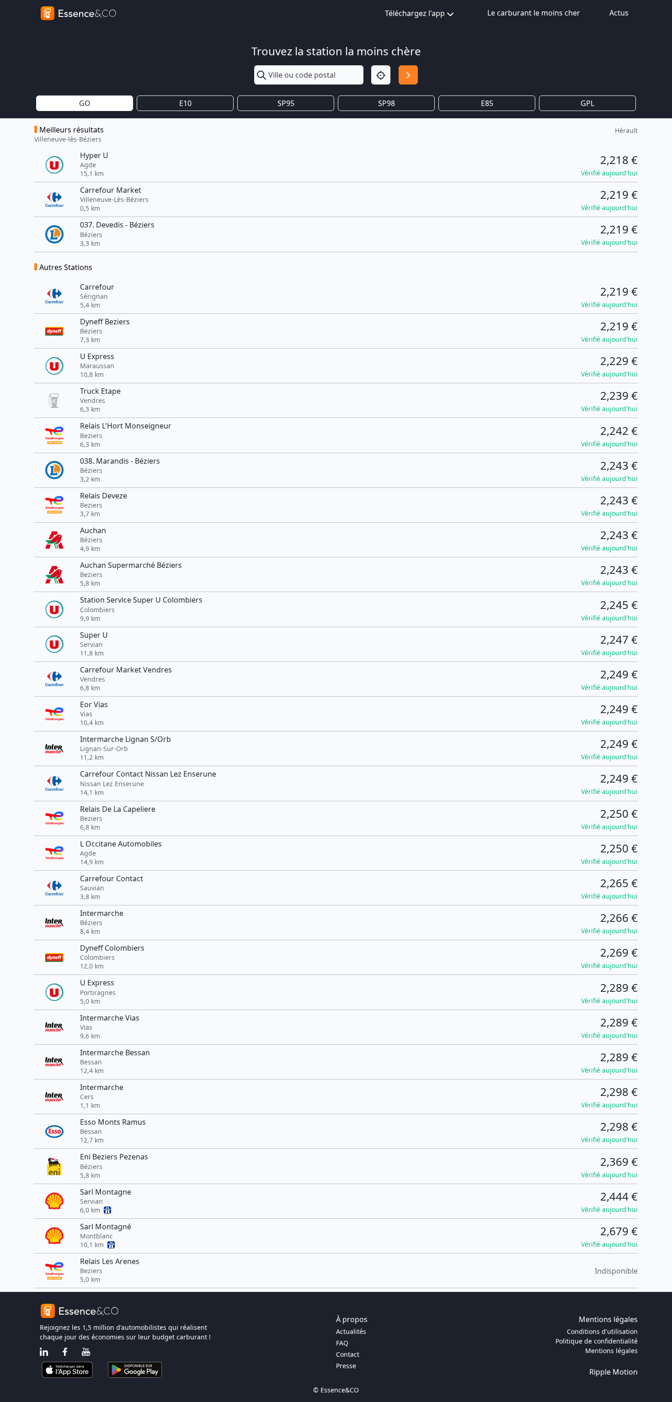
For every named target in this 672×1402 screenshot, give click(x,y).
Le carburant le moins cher (533, 13)
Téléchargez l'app (415, 13)
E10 (185, 103)
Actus (619, 13)
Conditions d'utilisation (602, 1331)
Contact (347, 1354)
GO (85, 103)
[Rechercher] (408, 75)
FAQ (342, 1343)
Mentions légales (611, 1350)
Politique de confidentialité (596, 1341)
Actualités (351, 1331)
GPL (587, 103)
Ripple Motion (613, 1372)
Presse (346, 1365)
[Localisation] (380, 75)
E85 (487, 103)
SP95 (285, 103)
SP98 (386, 103)
